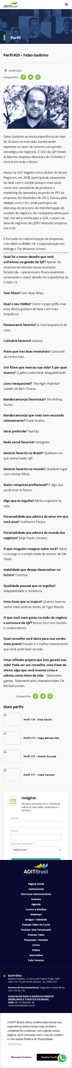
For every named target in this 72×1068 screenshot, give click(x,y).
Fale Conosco (36, 960)
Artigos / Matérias (36, 919)
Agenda (36, 904)
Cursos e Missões (36, 909)
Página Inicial (36, 884)
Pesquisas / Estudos (36, 940)
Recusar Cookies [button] (21, 1057)
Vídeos (36, 950)
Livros (36, 945)
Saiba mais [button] (15, 1043)
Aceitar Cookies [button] (50, 1057)
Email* (14, 830)
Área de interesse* (21, 843)
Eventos (36, 899)
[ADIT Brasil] (10, 4)
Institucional (36, 889)
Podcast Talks (36, 934)
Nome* (14, 818)
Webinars (36, 914)
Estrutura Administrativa (36, 894)
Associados (36, 955)
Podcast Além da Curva (36, 924)
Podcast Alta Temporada (36, 929)
